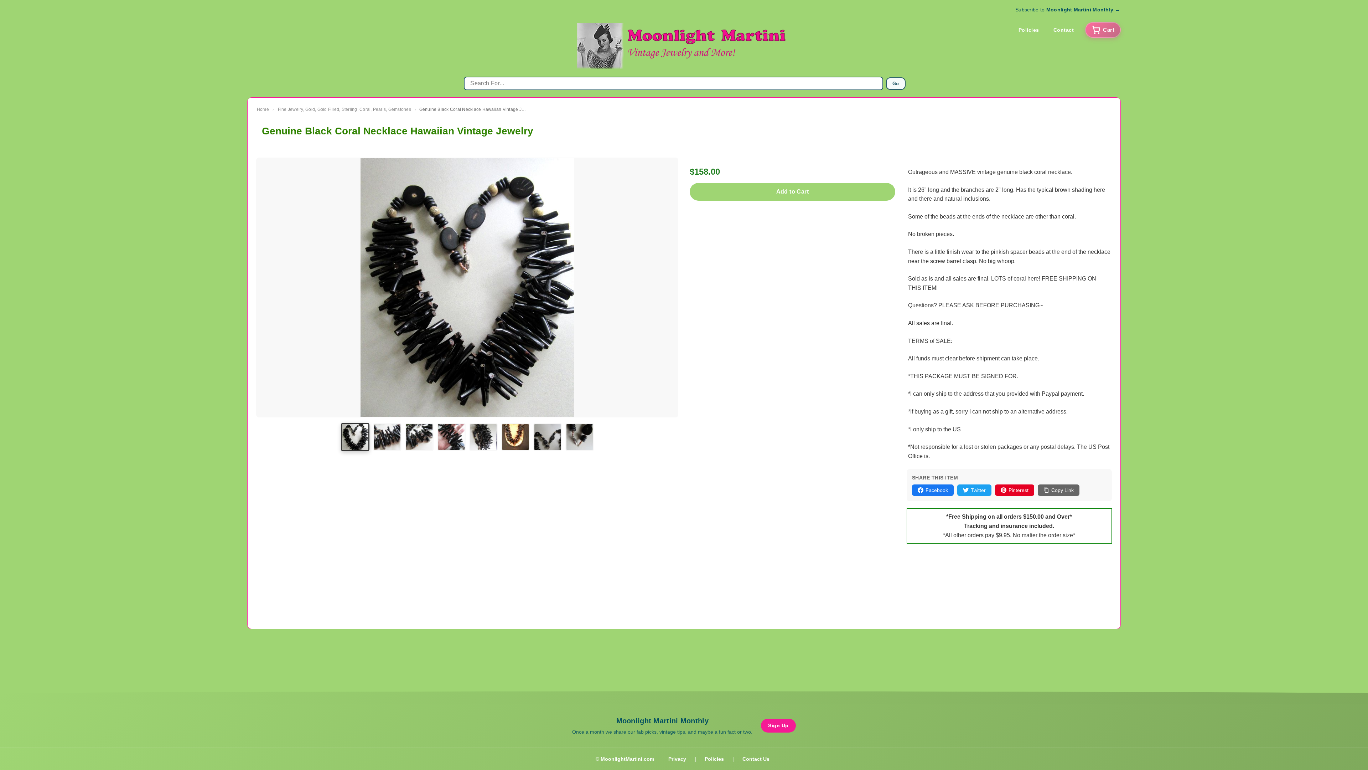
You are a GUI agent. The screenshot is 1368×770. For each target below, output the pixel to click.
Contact (1063, 30)
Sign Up (778, 725)
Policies (1029, 30)
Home (263, 109)
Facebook (937, 490)
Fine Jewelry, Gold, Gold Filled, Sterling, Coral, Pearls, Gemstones (344, 109)
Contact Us (756, 759)
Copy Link (1062, 490)
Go (895, 83)
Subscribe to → (1067, 9)
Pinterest (1018, 490)
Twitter (978, 490)
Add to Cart (792, 192)
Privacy (677, 759)
